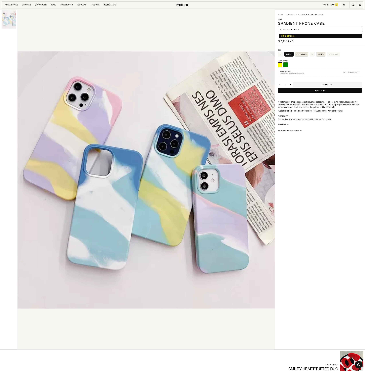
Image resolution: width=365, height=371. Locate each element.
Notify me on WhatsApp (351, 72)
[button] (353, 5)
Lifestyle (292, 14)
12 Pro (289, 54)
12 (281, 55)
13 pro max (334, 55)
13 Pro (321, 54)
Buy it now (320, 91)
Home (280, 14)
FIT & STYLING (288, 36)
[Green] (285, 64)
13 (313, 55)
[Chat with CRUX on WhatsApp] (358, 364)
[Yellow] (280, 64)
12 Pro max (302, 54)
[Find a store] (343, 5)
